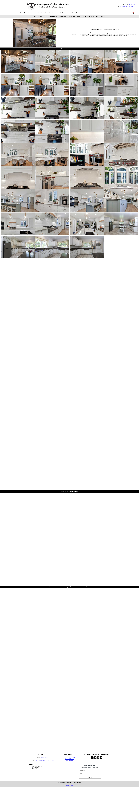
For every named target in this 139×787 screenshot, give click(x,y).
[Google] (92, 757)
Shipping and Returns (69, 757)
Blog (97, 16)
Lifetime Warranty (69, 759)
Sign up (90, 777)
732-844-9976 (132, 4)
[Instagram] (98, 757)
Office (45, 16)
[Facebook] (95, 757)
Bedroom (40, 16)
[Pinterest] (101, 757)
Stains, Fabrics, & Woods (74, 16)
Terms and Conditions (69, 784)
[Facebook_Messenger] (3, 784)
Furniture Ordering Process (88, 16)
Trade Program (69, 760)
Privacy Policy (69, 785)
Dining (34, 16)
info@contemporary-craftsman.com (127, 6)
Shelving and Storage (54, 16)
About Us (103, 16)
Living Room (63, 16)
